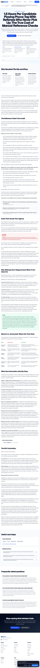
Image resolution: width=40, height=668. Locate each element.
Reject (30, 665)
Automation (16, 645)
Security (2, 652)
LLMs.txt (28, 655)
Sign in (37, 1)
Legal (15, 664)
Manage (25, 665)
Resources (18, 1)
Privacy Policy (16, 659)
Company (30, 1)
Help (28, 652)
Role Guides (29, 645)
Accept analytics (35, 665)
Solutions (2, 5)
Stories (28, 650)
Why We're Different (4, 645)
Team (2, 661)
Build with (5, 442)
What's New (16, 652)
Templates (29, 647)
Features (2, 647)
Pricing (25, 1)
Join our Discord (4, 639)
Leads (15, 650)
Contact (2, 662)
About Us (2, 659)
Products (11, 1)
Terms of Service (16, 661)
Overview (2, 644)
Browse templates (25, 627)
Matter (15, 647)
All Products (16, 644)
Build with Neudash (11, 35)
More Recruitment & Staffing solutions (24, 35)
